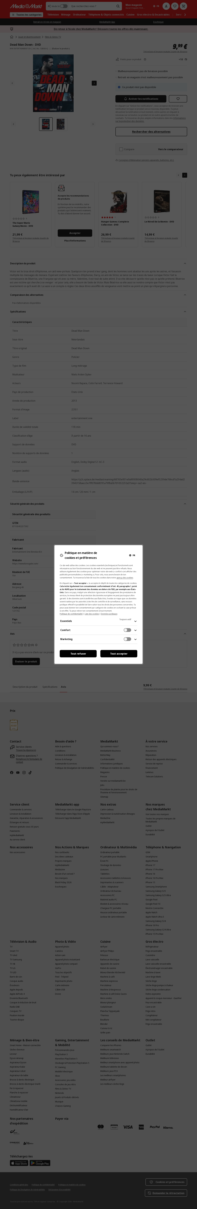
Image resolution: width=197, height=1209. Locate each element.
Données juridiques (109, 614)
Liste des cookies (92, 614)
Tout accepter (118, 653)
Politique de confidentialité (71, 614)
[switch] (127, 630)
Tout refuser (78, 653)
